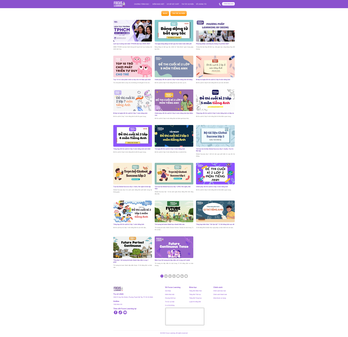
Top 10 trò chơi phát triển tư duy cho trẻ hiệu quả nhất (132, 79)
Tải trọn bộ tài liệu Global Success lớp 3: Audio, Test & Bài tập (214, 150)
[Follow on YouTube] (125, 312)
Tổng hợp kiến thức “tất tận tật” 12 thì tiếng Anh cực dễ (215, 224)
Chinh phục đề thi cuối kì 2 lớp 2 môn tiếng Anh (212, 186)
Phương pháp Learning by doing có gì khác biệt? (212, 44)
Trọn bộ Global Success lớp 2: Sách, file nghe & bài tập (132, 186)
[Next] (186, 276)
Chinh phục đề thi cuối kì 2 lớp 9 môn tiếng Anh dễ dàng (173, 79)
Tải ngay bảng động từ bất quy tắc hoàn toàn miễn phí (173, 44)
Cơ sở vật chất (173, 4)
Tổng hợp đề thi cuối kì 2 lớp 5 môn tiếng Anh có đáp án (215, 113)
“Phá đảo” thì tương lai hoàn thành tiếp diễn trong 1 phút (131, 261)
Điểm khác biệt (158, 4)
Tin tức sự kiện (188, 4)
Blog (165, 13)
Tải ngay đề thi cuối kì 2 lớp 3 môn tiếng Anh (170, 149)
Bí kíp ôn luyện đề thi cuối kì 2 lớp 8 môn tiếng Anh (213, 79)
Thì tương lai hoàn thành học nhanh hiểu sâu (170, 224)
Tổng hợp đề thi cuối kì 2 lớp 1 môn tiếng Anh (128, 224)
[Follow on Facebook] (115, 312)
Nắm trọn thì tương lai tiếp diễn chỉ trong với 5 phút (172, 260)
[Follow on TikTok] (120, 312)
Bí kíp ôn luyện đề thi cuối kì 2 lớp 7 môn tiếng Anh (130, 113)
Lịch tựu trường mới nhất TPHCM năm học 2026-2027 (131, 44)
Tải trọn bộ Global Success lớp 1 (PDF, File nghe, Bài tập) (172, 187)
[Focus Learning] (122, 4)
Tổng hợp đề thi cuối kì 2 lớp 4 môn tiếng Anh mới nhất (131, 149)
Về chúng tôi (201, 4)
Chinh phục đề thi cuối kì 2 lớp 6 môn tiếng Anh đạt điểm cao (174, 114)
